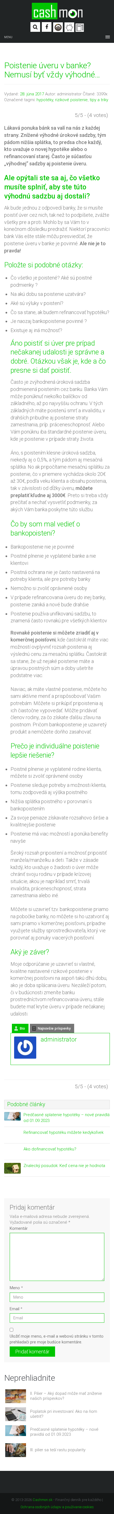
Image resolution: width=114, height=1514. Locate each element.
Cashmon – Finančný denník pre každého (57, 11)
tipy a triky (99, 99)
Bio (22, 1028)
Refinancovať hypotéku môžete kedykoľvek (63, 1132)
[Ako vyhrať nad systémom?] (58, 27)
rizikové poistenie (71, 99)
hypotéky (45, 99)
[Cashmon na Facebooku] (46, 27)
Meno (16, 1287)
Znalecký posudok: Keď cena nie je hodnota (64, 1165)
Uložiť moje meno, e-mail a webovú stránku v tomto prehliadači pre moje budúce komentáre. (56, 1339)
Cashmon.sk (43, 1500)
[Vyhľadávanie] (35, 27)
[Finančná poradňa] (69, 27)
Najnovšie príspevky (54, 1028)
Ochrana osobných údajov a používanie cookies (57, 1507)
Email (16, 1308)
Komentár (19, 1228)
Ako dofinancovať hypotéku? (50, 1149)
